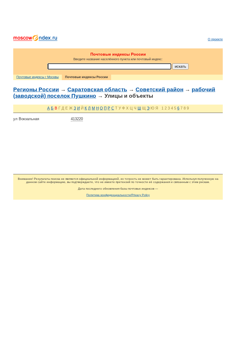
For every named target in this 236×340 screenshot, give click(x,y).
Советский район (159, 89)
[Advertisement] (118, 19)
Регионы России (36, 89)
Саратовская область (97, 89)
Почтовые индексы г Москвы (37, 77)
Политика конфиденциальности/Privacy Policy (118, 195)
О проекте (215, 39)
